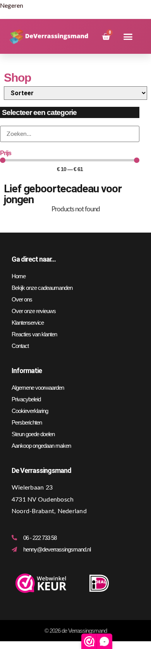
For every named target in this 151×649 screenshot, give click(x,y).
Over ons (22, 299)
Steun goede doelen (33, 434)
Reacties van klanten (34, 334)
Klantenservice (28, 322)
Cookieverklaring (30, 411)
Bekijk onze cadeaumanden (42, 287)
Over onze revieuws (34, 311)
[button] (128, 36)
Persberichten (27, 422)
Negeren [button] (12, 6)
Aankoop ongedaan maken (41, 445)
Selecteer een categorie (39, 112)
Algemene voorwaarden (38, 387)
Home (19, 276)
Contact (20, 345)
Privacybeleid (26, 399)
